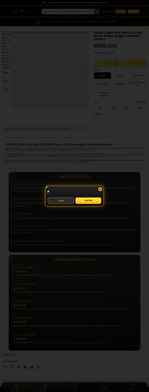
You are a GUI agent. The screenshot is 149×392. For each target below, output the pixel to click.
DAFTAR (88, 200)
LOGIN (61, 201)
